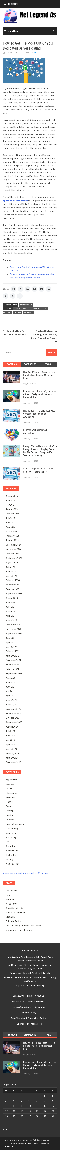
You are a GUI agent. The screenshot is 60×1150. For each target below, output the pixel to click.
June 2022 (11, 637)
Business (10, 783)
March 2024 (11, 575)
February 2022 (13, 651)
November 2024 (13, 549)
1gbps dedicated (22, 309)
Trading (9, 859)
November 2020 (13, 713)
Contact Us (11, 890)
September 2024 (14, 558)
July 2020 (10, 731)
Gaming (10, 810)
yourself (28, 312)
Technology (11, 855)
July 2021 (10, 682)
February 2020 (13, 753)
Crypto (9, 788)
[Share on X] (20, 289)
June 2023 (11, 606)
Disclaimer (11, 916)
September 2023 (14, 593)
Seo (7, 841)
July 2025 (10, 518)
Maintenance (12, 832)
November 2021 (13, 664)
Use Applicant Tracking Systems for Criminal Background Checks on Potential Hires (39, 394)
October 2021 (12, 669)
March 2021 (11, 700)
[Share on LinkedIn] (27, 289)
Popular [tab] (12, 364)
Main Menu (13, 31)
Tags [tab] (48, 364)
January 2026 (12, 509)
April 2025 (11, 526)
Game (9, 806)
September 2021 (14, 673)
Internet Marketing (15, 823)
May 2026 (10, 504)
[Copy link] (20, 296)
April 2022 (11, 642)
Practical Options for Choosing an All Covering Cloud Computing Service (44, 334)
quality (17, 312)
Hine (8, 894)
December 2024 (13, 544)
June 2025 (11, 522)
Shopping (10, 846)
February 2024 (13, 580)
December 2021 (13, 660)
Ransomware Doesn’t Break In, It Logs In (30, 973)
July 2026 (10, 500)
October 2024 (12, 553)
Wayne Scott (27, 52)
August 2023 (12, 598)
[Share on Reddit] (48, 289)
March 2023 (11, 620)
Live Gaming (12, 828)
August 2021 (12, 677)
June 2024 (11, 571)
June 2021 (11, 686)
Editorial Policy (13, 921)
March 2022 (11, 646)
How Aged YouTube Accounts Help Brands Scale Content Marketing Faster (39, 375)
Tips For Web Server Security (30, 985)
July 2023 (10, 602)
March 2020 (11, 748)
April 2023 (11, 615)
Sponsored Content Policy (19, 929)
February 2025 (13, 535)
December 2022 (13, 624)
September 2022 (14, 633)
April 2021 (11, 695)
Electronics (11, 792)
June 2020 (11, 735)
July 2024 (10, 566)
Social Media (12, 850)
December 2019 (13, 762)
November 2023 (13, 584)
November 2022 (13, 628)
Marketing (11, 837)
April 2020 (11, 744)
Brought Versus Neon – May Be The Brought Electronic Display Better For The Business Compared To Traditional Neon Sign (40, 451)
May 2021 (10, 691)
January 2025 (12, 540)
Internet (10, 819)
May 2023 (10, 611)
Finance (9, 801)
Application (11, 779)
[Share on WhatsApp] (34, 289)
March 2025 (11, 531)
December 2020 (13, 708)
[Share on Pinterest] (41, 289)
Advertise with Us (14, 908)
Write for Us (12, 903)
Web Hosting (26, 305)
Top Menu (13, 3)
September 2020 (14, 722)
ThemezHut (8, 1146)
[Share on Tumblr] (5, 296)
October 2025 (12, 513)
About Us (10, 899)
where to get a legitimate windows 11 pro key (25, 873)
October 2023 (12, 589)
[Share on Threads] (12, 296)
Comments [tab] (30, 364)
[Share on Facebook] (13, 289)
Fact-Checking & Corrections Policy (23, 925)
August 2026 (12, 495)
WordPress (26, 1143)
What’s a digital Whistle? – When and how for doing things (38, 470)
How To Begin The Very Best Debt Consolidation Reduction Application (39, 413)
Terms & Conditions (15, 912)
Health (9, 815)
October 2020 (12, 717)
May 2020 (10, 739)
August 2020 (12, 726)
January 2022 (12, 655)
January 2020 (12, 757)
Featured (10, 797)
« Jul (5, 1129)
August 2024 (12, 562)
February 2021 (13, 704)
